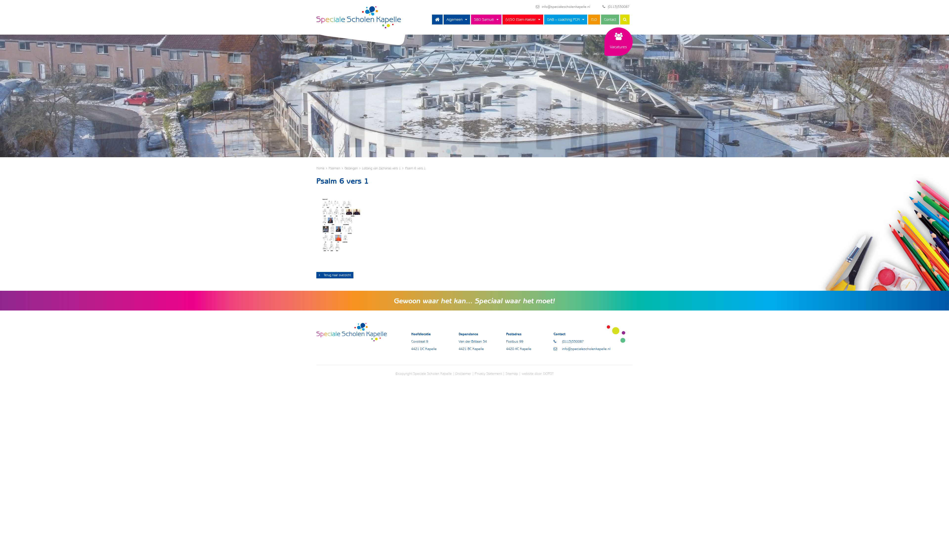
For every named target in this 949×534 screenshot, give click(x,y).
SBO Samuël (484, 19)
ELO (594, 19)
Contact (610, 19)
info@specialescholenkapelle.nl (566, 7)
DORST (548, 374)
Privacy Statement (488, 374)
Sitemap (512, 374)
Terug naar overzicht (337, 275)
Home (437, 19)
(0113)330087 (618, 7)
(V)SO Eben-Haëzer (520, 19)
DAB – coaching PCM (563, 19)
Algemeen (455, 19)
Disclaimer (463, 374)
